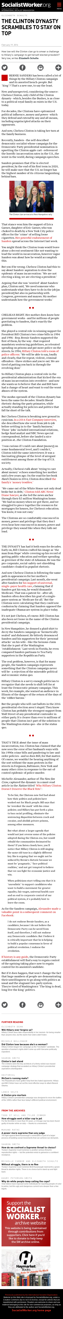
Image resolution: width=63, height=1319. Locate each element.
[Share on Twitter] (5, 69)
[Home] (26, 5)
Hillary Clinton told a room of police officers (30, 352)
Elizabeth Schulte (15, 15)
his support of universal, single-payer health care (27, 584)
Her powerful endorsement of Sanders (27, 239)
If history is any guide (15, 957)
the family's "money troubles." (29, 480)
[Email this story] (40, 69)
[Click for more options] (58, 69)
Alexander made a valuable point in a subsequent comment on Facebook (31, 912)
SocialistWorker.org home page (31, 1310)
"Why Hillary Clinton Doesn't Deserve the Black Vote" (31, 787)
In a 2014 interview (35, 419)
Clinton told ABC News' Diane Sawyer (28, 493)
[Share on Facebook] (22, 69)
